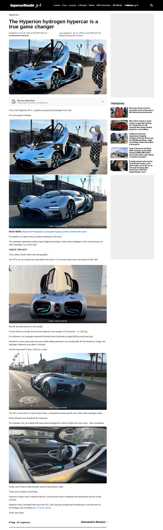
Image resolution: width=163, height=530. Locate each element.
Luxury (72, 5)
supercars (25, 522)
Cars (64, 5)
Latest (57, 5)
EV (18, 522)
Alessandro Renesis (75, 36)
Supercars (14, 15)
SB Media (117, 5)
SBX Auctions (104, 5)
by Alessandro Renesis (19, 36)
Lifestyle (82, 5)
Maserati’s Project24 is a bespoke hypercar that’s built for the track (54, 232)
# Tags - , (19, 522)
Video (91, 5)
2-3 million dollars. (43, 508)
